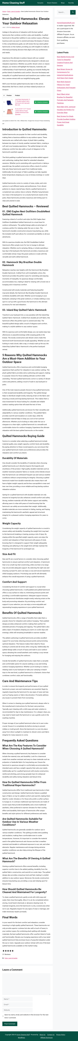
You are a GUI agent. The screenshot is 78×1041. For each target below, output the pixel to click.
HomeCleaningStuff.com (66, 23)
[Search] (73, 12)
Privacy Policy (60, 1035)
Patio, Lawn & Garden (13, 11)
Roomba (71, 3)
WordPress (21, 1038)
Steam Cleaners (52, 3)
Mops (63, 3)
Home (4, 11)
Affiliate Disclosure (46, 1038)
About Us (42, 1035)
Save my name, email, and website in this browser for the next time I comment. (26, 1016)
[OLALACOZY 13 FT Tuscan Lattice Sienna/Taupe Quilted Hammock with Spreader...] (10, 112)
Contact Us (50, 1035)
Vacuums (40, 3)
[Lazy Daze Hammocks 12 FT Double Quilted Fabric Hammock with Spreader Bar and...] (10, 102)
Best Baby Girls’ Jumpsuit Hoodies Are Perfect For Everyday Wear (66, 110)
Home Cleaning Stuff (13, 2)
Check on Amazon (42, 102)
